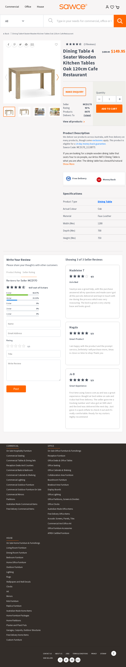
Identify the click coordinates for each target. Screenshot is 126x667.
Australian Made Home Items (19, 610)
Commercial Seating (15, 455)
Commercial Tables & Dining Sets (21, 460)
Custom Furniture (14, 639)
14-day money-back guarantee (91, 143)
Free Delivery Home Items (17, 635)
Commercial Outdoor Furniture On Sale (23, 489)
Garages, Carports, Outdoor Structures (23, 630)
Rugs (8, 576)
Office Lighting (54, 494)
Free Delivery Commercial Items (20, 509)
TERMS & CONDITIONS (80, 654)
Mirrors (9, 596)
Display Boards (54, 489)
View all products (72, 121)
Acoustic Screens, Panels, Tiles (61, 518)
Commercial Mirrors (15, 494)
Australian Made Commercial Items (21, 504)
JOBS (67, 654)
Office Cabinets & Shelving (59, 470)
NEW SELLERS (48, 658)
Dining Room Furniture (16, 552)
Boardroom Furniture (57, 479)
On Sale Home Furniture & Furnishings (23, 543)
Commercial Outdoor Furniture (20, 484)
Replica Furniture (13, 605)
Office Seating (54, 465)
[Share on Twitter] (19, 45)
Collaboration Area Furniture (60, 475)
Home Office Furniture (16, 562)
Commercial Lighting (15, 479)
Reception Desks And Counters (19, 465)
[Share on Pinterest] (13, 45)
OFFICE (51, 446)
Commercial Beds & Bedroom (19, 470)
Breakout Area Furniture (58, 484)
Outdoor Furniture (14, 567)
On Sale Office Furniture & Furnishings (64, 450)
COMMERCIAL (12, 446)
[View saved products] (112, 8)
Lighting (10, 572)
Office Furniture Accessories (60, 528)
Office (28, 6)
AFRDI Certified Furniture (58, 533)
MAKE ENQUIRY (74, 91)
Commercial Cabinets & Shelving (20, 475)
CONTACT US (47, 654)
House (41, 6)
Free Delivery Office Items (59, 513)
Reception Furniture (56, 455)
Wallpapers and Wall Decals (18, 581)
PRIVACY (94, 654)
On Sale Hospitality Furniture (19, 450)
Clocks (9, 586)
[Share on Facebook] (7, 45)
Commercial (12, 6)
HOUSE (9, 538)
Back (7, 33)
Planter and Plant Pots (16, 625)
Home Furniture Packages (17, 615)
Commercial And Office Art (59, 523)
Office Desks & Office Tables (60, 460)
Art (7, 591)
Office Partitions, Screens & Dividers (63, 499)
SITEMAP (103, 654)
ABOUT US (58, 654)
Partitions (10, 499)
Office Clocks (53, 504)
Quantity (100, 92)
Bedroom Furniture (14, 557)
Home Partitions (13, 620)
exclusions (97, 140)
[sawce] (73, 6)
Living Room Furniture (16, 547)
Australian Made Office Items (60, 509)
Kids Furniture (12, 601)
